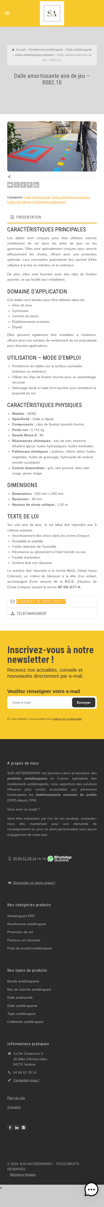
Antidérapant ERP (21, 916)
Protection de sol (20, 932)
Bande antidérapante (23, 981)
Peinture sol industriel (23, 940)
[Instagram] (24, 1127)
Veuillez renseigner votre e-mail (43, 691)
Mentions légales (23, 1174)
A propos (14, 1107)
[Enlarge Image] (52, 146)
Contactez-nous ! (26, 1080)
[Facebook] (23, 185)
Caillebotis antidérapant (25, 1022)
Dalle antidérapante (37, 197)
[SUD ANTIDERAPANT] (52, 13)
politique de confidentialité (67, 719)
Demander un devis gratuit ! (34, 883)
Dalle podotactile (20, 997)
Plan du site (16, 1098)
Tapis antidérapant (21, 1014)
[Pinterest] (30, 185)
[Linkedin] (36, 185)
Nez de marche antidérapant (29, 989)
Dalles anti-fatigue (19, 202)
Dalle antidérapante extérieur (71, 197)
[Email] (10, 185)
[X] (17, 185)
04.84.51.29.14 (24, 858)
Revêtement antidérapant (49, 202)
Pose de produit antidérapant (29, 948)
